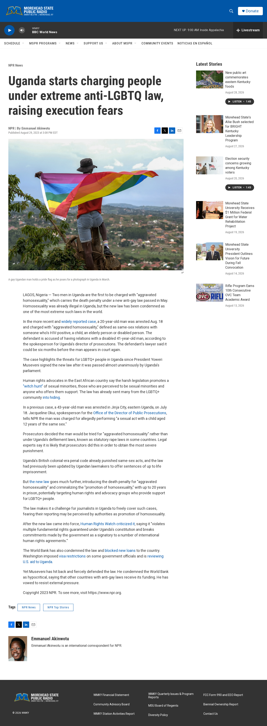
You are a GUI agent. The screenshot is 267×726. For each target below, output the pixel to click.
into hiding (51, 397)
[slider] (28, 30)
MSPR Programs (43, 43)
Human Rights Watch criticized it (108, 524)
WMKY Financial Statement (111, 695)
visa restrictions (73, 556)
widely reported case (78, 321)
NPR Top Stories (58, 607)
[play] (9, 30)
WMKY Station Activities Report (114, 713)
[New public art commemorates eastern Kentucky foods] (209, 79)
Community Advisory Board (111, 704)
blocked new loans (120, 550)
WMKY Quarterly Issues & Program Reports (171, 695)
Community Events (157, 43)
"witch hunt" (33, 386)
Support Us (93, 43)
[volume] (21, 30)
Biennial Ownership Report (220, 704)
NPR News (15, 65)
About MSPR (122, 43)
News (70, 43)
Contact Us (210, 713)
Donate (252, 11)
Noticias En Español (195, 43)
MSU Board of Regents (163, 705)
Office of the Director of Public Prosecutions (129, 413)
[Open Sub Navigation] (23, 43)
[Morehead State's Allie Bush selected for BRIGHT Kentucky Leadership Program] (209, 124)
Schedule (12, 43)
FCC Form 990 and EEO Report (223, 695)
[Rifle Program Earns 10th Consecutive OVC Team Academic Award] (209, 293)
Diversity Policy (158, 715)
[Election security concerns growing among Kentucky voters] (209, 165)
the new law (39, 481)
